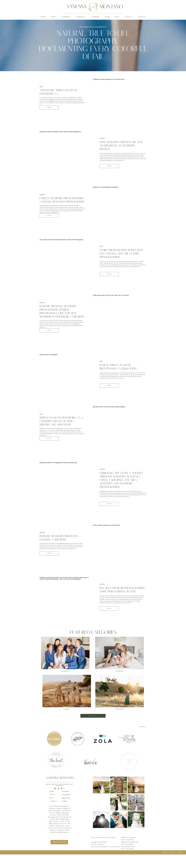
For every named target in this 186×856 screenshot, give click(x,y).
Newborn (42, 194)
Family (41, 86)
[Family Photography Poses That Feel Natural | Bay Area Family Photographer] (66, 260)
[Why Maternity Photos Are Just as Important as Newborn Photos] (66, 152)
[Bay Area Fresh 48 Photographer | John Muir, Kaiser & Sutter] (66, 596)
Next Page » (142, 726)
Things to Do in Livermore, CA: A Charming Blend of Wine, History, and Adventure (61, 421)
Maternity (102, 138)
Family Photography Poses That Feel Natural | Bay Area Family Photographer (121, 254)
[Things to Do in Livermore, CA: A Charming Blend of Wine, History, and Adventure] (119, 427)
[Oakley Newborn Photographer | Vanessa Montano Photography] (119, 206)
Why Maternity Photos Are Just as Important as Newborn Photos (121, 146)
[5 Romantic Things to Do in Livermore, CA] (119, 98)
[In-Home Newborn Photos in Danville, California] (119, 543)
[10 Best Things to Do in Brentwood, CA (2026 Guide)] (66, 373)
